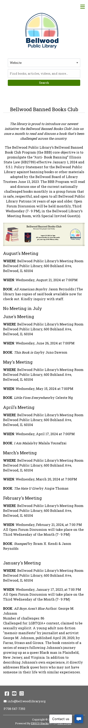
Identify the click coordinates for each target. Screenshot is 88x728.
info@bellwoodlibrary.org (26, 701)
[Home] (42, 30)
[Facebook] (7, 693)
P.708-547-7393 (14, 709)
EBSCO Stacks (40, 723)
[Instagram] (21, 693)
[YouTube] (14, 693)
